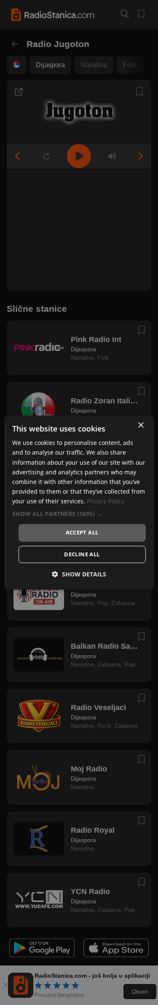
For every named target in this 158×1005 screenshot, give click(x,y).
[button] (78, 514)
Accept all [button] (82, 532)
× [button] (140, 425)
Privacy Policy (105, 501)
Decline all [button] (81, 554)
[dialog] (79, 502)
